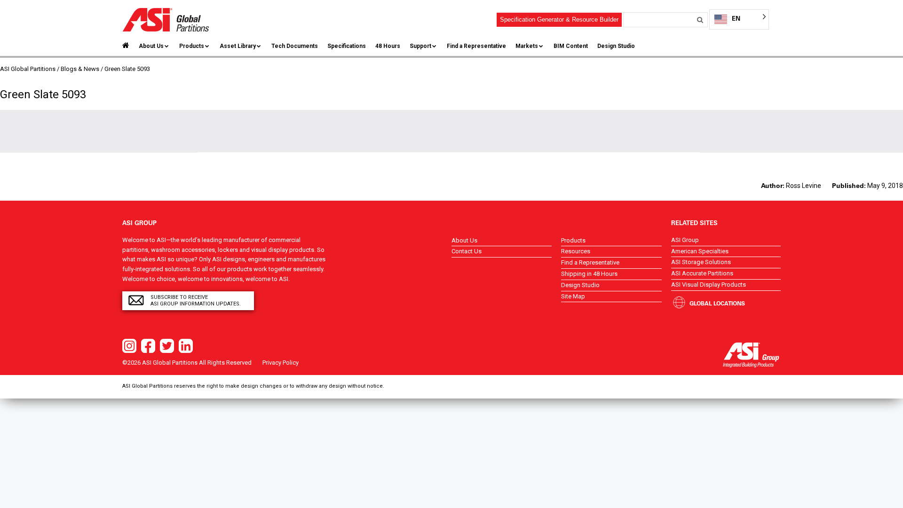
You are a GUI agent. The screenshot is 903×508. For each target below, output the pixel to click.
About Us (151, 46)
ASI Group (685, 239)
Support (420, 46)
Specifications (346, 46)
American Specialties (700, 251)
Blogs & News (80, 68)
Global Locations (717, 303)
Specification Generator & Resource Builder (559, 19)
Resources (575, 251)
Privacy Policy (280, 362)
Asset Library (238, 46)
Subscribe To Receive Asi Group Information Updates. (195, 300)
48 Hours (387, 46)
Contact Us (467, 251)
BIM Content (571, 46)
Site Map (573, 296)
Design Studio (616, 46)
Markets (526, 46)
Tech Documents (294, 46)
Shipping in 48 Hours (589, 273)
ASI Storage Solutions (701, 262)
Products (191, 46)
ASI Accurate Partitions (702, 273)
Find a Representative (476, 46)
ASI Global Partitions (27, 68)
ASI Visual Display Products (708, 284)
